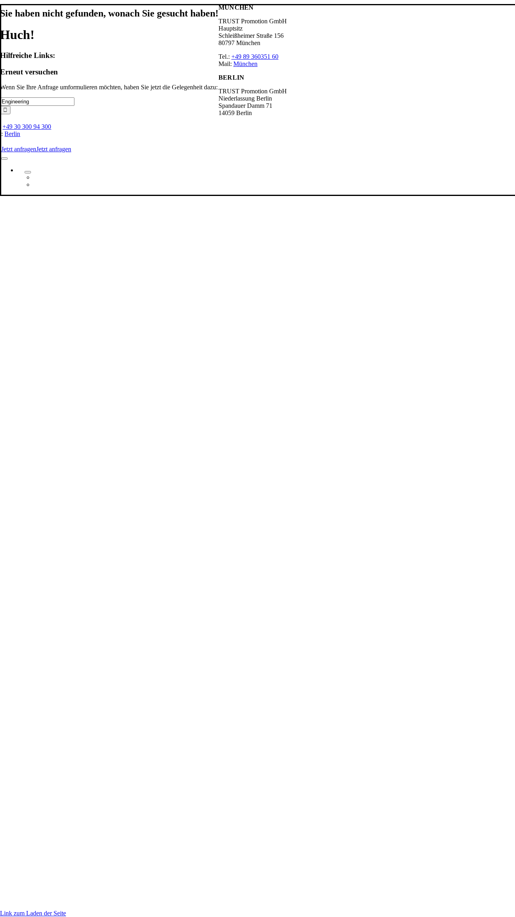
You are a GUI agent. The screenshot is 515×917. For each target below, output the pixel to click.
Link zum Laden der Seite (33, 913)
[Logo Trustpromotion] (61, 123)
